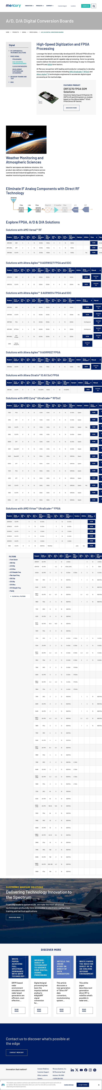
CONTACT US (86, 6)
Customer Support (62, 6)
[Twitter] (76, 1069)
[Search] (93, 6)
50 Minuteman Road (59, 1072)
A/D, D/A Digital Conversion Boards (19, 62)
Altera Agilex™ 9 (43, 74)
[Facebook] (85, 1069)
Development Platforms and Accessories (17, 71)
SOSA (50, 64)
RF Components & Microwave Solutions (18, 52)
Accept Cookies (82, 1085)
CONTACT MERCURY (17, 1052)
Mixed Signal (33, 32)
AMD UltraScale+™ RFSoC (79, 71)
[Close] (99, 1085)
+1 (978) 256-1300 (58, 1078)
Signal (24, 32)
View (93, 242)
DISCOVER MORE (71, 108)
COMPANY (49, 6)
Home (7, 32)
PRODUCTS (39, 6)
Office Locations (42, 1075)
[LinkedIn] (72, 1069)
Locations (73, 6)
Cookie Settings (68, 1085)
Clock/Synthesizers (19, 66)
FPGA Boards (16, 59)
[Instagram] (90, 1070)
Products (15, 32)
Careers (39, 1078)
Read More (17, 1010)
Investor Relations (43, 1069)
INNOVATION (28, 6)
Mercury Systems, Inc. (59, 1069)
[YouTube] (81, 1070)
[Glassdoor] (94, 1070)
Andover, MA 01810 (58, 1075)
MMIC (12, 82)
